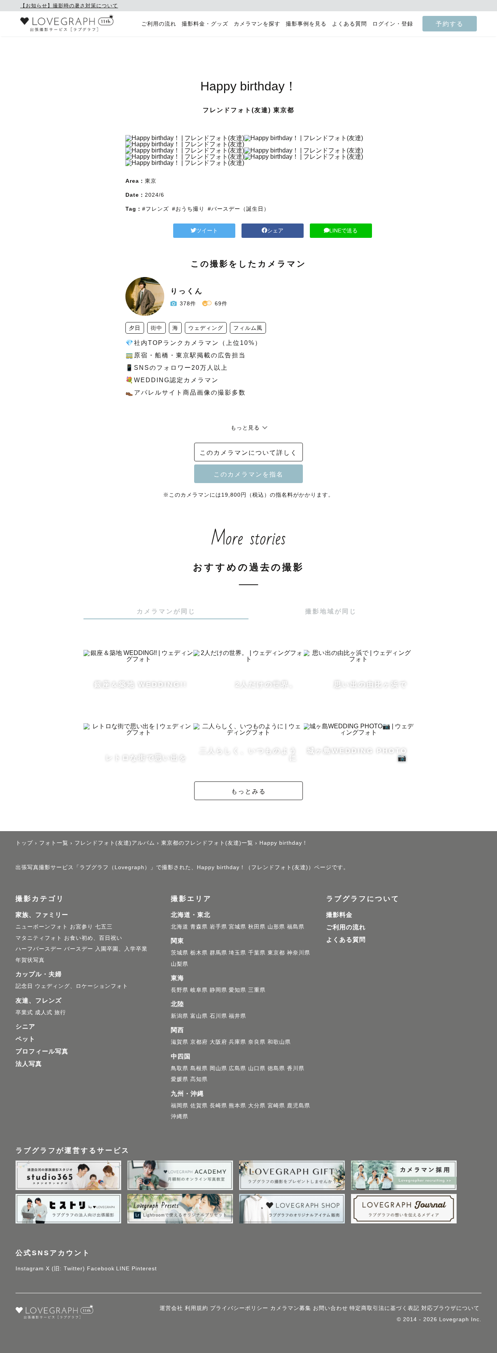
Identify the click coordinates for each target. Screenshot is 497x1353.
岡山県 (218, 1068)
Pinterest (144, 1268)
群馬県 (218, 952)
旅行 (60, 1012)
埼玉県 (237, 952)
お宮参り (81, 926)
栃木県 (199, 952)
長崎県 (218, 1105)
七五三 (104, 926)
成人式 (43, 1012)
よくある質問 (349, 24)
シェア (275, 230)
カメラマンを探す (257, 24)
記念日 (24, 986)
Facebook (101, 1268)
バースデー (78, 949)
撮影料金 (339, 914)
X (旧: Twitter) (65, 1268)
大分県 (257, 1105)
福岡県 (179, 1105)
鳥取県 (179, 1068)
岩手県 (218, 926)
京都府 (199, 1042)
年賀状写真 (30, 960)
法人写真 (29, 1063)
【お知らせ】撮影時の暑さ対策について (69, 6)
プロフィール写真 (42, 1051)
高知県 (199, 1079)
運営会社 (171, 1308)
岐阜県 (199, 990)
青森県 (199, 926)
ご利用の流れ (158, 24)
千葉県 (257, 952)
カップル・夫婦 (39, 974)
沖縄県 (179, 1116)
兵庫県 (237, 1042)
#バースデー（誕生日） (238, 209)
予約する (450, 23)
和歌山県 (279, 1042)
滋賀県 (179, 1042)
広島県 (237, 1068)
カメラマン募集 (290, 1308)
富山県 (199, 1016)
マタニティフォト (39, 938)
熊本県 (237, 1105)
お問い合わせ (330, 1308)
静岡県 (218, 990)
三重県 (257, 990)
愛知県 (237, 990)
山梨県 (179, 964)
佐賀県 (199, 1105)
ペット (25, 1039)
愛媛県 (179, 1079)
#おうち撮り (188, 209)
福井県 (237, 1016)
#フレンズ (155, 209)
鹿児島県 (298, 1105)
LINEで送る (343, 230)
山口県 (257, 1068)
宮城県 (237, 926)
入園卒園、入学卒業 (121, 949)
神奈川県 (298, 952)
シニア (25, 1026)
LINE (123, 1268)
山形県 (276, 926)
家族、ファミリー (42, 914)
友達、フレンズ (39, 1000)
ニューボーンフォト (42, 926)
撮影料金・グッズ (205, 24)
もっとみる (248, 791)
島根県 (199, 1068)
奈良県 (257, 1042)
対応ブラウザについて (450, 1308)
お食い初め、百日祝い (93, 938)
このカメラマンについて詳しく (248, 452)
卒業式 (24, 1012)
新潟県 (179, 1016)
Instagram (30, 1268)
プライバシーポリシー (239, 1308)
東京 (150, 181)
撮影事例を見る (306, 24)
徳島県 (276, 1068)
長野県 (179, 990)
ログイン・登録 (392, 24)
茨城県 (179, 952)
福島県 (295, 926)
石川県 (218, 1016)
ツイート (207, 230)
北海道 (179, 926)
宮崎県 (276, 1105)
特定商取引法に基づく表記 (384, 1308)
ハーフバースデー (39, 949)
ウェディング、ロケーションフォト (81, 986)
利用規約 (196, 1308)
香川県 (295, 1068)
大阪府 (218, 1042)
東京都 (276, 952)
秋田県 (257, 926)
